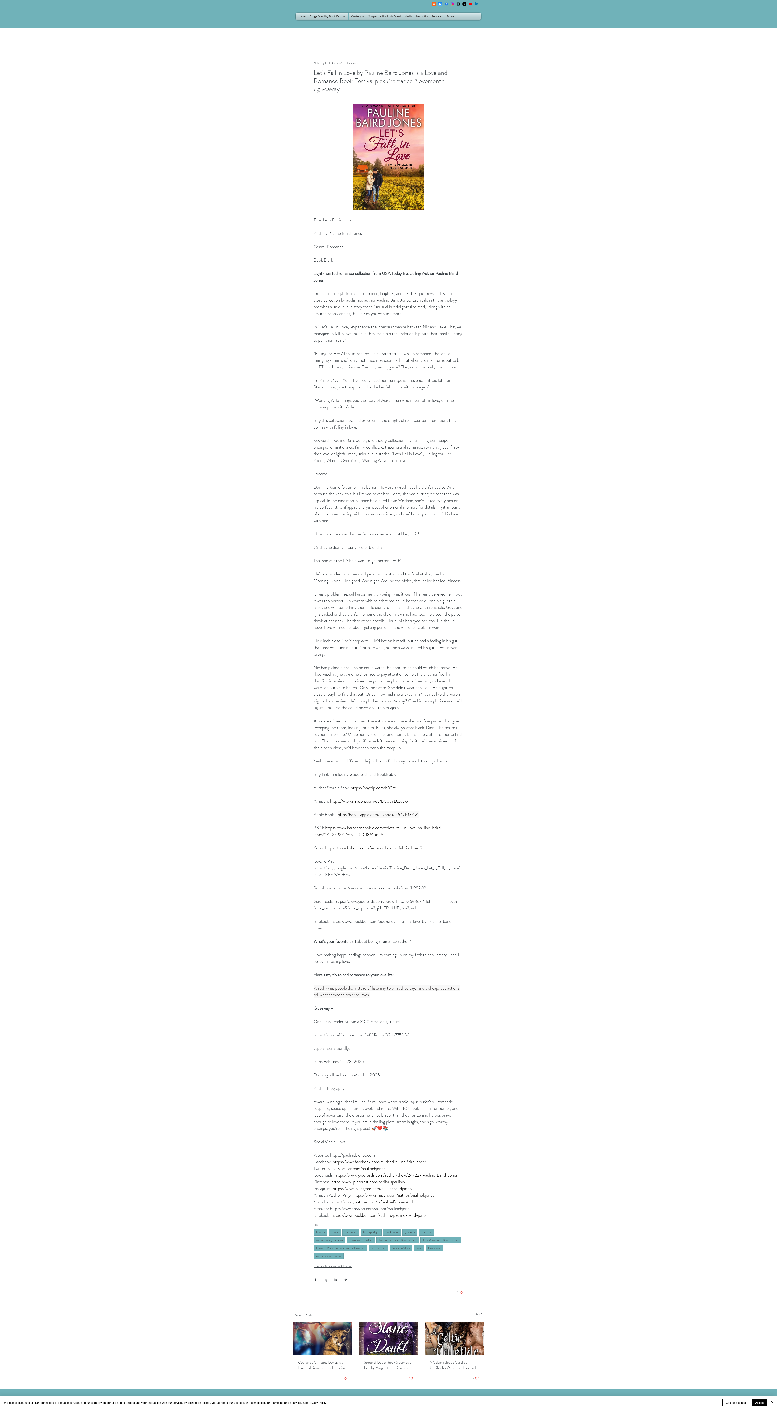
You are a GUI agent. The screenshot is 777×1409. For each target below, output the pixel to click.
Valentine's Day (401, 1248)
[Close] (772, 1402)
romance (427, 1232)
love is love (434, 1248)
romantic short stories (328, 1256)
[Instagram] (452, 4)
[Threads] (458, 4)
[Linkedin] (476, 4)
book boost (392, 1232)
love (419, 1248)
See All (480, 1314)
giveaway (410, 1232)
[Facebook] (446, 4)
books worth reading (361, 1240)
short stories (378, 1248)
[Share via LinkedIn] (335, 1280)
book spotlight (371, 1232)
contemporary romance (329, 1240)
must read (350, 1232)
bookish (320, 1232)
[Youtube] (470, 4)
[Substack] (434, 4)
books (335, 1232)
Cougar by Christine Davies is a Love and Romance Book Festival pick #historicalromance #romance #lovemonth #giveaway (322, 1365)
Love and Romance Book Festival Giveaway (340, 1248)
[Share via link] (345, 1280)
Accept (759, 1402)
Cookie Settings (736, 1402)
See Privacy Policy (314, 1402)
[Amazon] (464, 4)
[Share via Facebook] (315, 1280)
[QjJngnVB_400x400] (440, 4)
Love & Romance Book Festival (440, 1240)
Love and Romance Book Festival (397, 1240)
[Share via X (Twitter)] (325, 1280)
